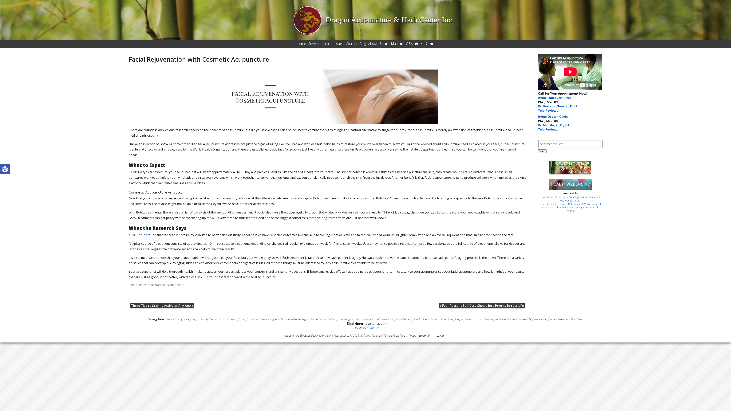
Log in (440, 335)
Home (301, 43)
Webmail (424, 335)
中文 (424, 43)
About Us (375, 43)
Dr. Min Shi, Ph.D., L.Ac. (555, 125)
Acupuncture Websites (297, 335)
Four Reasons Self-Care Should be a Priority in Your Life (482, 305)
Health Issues (333, 43)
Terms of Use (390, 335)
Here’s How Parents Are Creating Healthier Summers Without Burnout (571, 198)
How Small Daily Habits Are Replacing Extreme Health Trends (571, 209)
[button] (5, 169)
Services (314, 43)
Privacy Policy (407, 335)
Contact (351, 43)
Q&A (409, 43)
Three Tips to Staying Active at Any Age (162, 305)
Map (394, 43)
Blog (363, 43)
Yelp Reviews (548, 110)
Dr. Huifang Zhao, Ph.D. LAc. (559, 106)
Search (542, 151)
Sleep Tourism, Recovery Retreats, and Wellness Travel (570, 204)
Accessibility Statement (366, 328)
